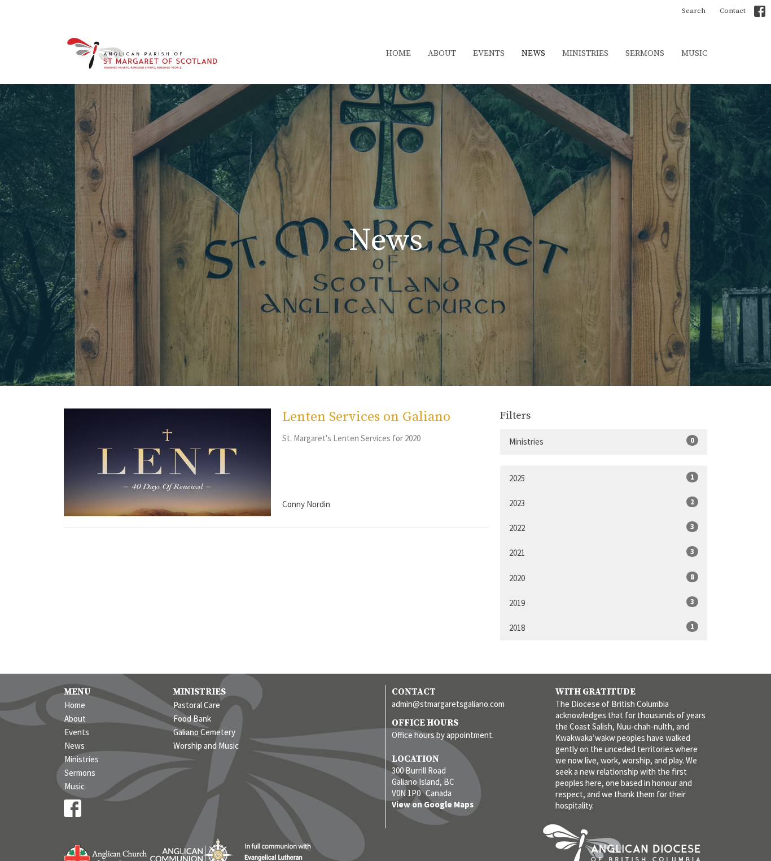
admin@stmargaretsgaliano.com (448, 704)
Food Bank (192, 718)
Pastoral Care (196, 705)
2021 (601, 552)
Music (694, 53)
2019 (601, 602)
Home (398, 53)
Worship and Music (206, 745)
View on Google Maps (433, 804)
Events (489, 53)
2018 (601, 627)
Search (694, 10)
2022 (601, 527)
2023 (601, 502)
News (533, 53)
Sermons (644, 53)
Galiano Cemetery (204, 732)
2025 (601, 478)
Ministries (585, 53)
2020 (601, 577)
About (442, 53)
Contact (733, 10)
